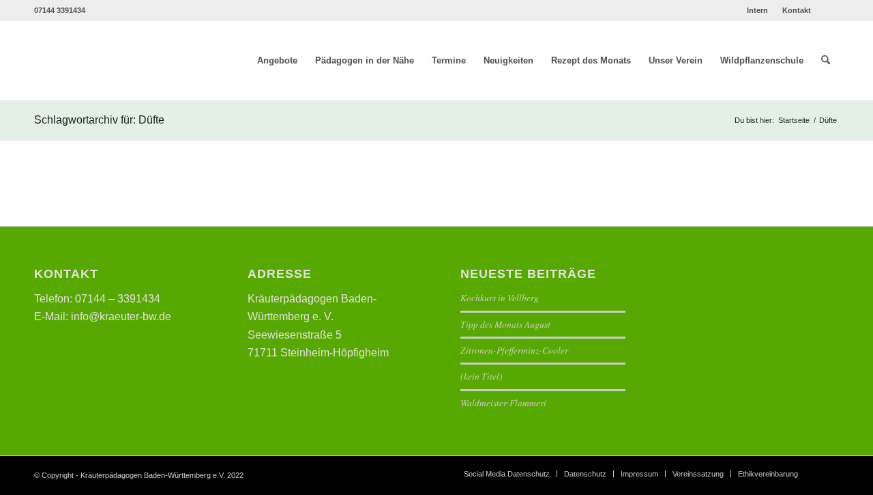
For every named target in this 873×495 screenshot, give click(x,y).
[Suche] (825, 60)
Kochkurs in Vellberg (499, 297)
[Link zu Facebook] (828, 10)
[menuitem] (757, 10)
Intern (757, 10)
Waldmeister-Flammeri (503, 402)
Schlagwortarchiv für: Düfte (99, 120)
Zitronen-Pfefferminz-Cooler (514, 349)
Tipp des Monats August (505, 323)
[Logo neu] (131, 60)
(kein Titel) (481, 375)
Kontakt (796, 10)
